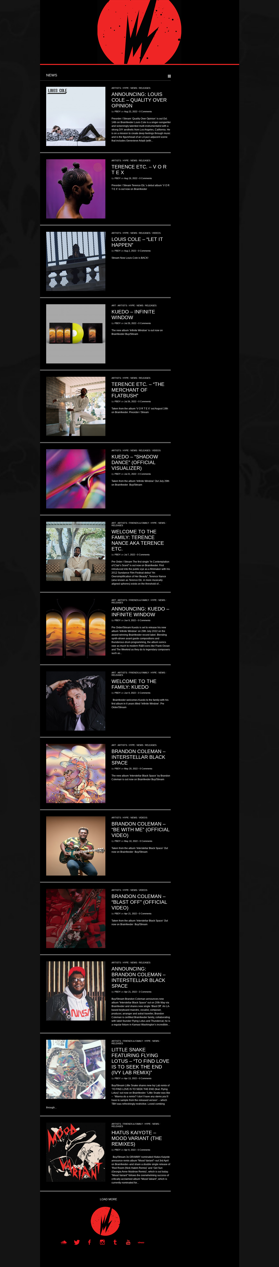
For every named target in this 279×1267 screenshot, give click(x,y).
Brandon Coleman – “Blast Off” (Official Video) (139, 902)
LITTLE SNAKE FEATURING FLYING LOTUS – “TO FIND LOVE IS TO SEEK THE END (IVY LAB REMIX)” (140, 1061)
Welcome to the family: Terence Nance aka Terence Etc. (138, 540)
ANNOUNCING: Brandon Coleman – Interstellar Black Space (138, 977)
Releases (144, 88)
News (134, 88)
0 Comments (145, 111)
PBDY (118, 111)
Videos (156, 233)
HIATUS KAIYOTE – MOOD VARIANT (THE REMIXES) (137, 1138)
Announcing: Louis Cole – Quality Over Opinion (139, 99)
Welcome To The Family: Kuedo (134, 684)
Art (114, 305)
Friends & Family (139, 523)
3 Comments (144, 693)
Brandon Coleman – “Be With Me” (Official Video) (140, 829)
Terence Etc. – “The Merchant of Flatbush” (138, 389)
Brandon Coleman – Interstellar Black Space (138, 757)
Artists (116, 88)
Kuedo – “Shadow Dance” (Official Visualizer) (135, 462)
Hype (126, 88)
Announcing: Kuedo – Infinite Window (140, 611)
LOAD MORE (108, 1199)
